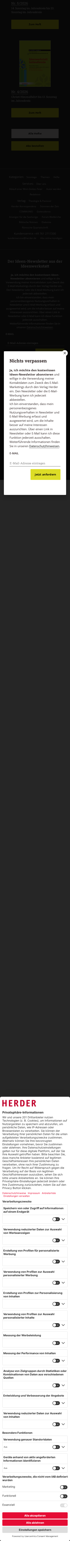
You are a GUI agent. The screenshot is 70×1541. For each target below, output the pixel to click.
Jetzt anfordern (45, 474)
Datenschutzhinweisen (44, 446)
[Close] (64, 353)
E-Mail (14, 453)
